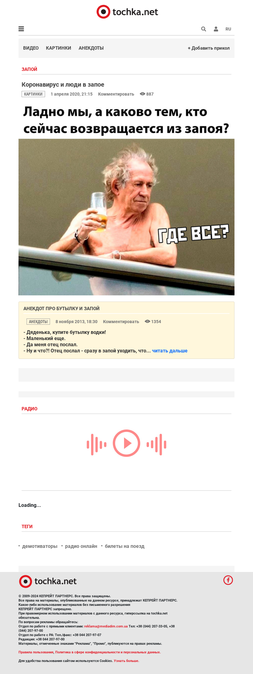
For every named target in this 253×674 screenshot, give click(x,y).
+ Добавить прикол (209, 48)
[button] (216, 29)
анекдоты (38, 321)
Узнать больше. (126, 661)
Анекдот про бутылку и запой (61, 308)
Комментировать (116, 94)
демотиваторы (39, 546)
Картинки (58, 48)
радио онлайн (81, 546)
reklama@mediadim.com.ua (106, 626)
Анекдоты (91, 48)
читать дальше (170, 351)
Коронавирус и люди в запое (63, 84)
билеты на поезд (124, 546)
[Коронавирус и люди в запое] (126, 198)
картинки (33, 94)
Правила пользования (36, 652)
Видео (31, 48)
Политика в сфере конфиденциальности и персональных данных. (108, 652)
